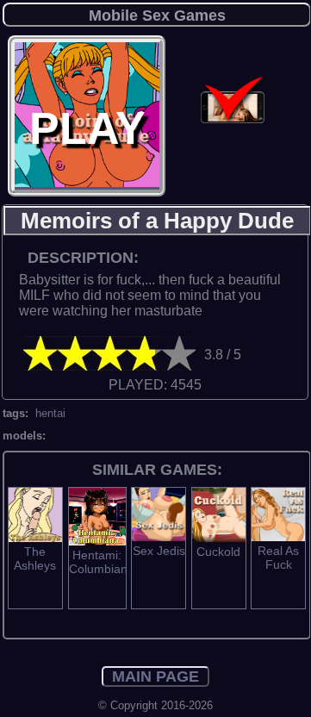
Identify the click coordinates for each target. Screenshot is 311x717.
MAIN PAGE (155, 676)
